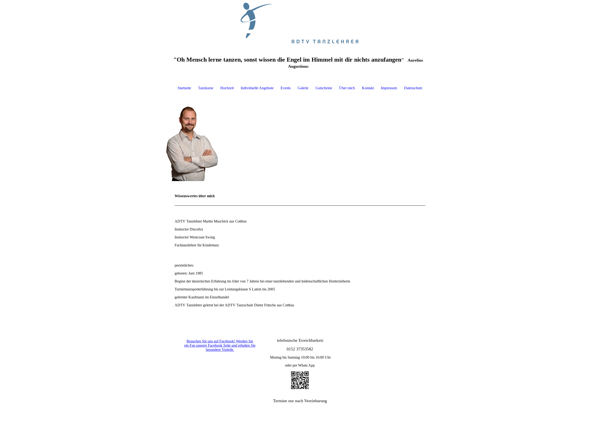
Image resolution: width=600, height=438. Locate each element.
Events (286, 88)
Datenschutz (413, 88)
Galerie (303, 88)
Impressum (389, 88)
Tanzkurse (205, 88)
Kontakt (368, 88)
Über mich (347, 88)
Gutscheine (323, 88)
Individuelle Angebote (257, 88)
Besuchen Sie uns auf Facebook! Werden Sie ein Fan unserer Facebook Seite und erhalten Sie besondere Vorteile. (219, 345)
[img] (300, 23)
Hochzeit (227, 88)
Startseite (184, 88)
